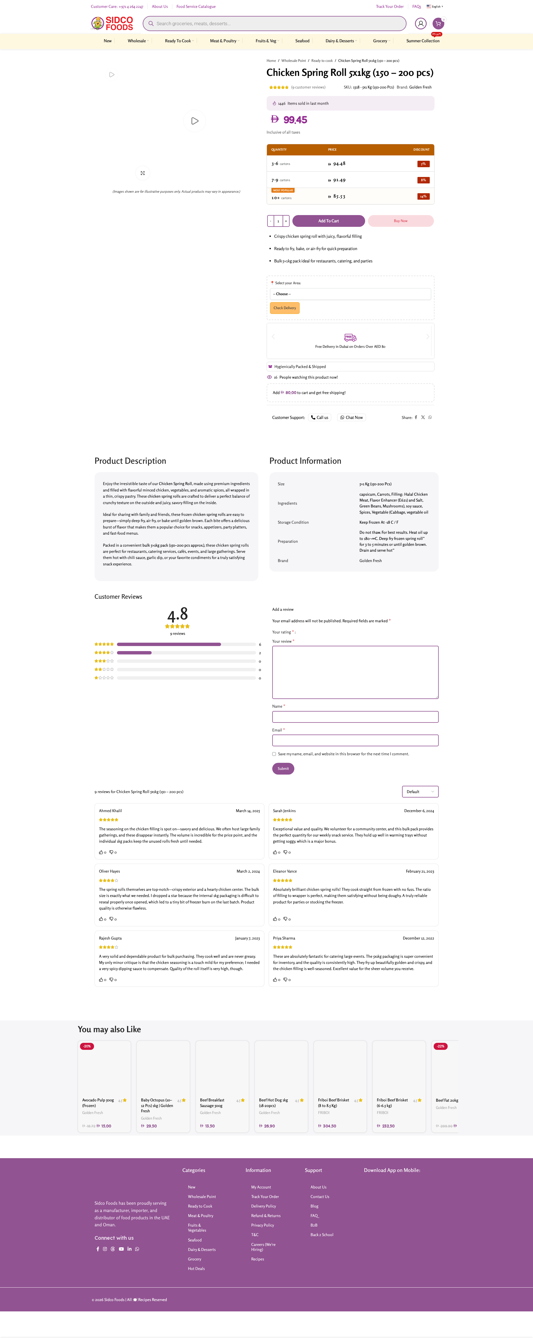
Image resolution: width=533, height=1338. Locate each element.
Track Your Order (265, 1196)
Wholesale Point (293, 60)
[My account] (420, 23)
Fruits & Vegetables (197, 1227)
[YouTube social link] (121, 1249)
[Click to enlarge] (143, 173)
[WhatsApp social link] (430, 417)
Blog (314, 1206)
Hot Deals (196, 1268)
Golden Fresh (420, 87)
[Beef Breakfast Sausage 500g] (222, 1067)
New (191, 1187)
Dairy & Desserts (202, 1249)
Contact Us (320, 1196)
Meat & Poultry (200, 1215)
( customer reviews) (308, 87)
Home (271, 60)
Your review (283, 641)
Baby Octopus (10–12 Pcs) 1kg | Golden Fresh (157, 1105)
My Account (261, 1187)
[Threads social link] (113, 1249)
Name (278, 706)
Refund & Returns (266, 1215)
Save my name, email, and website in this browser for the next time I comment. (343, 753)
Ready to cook (322, 60)
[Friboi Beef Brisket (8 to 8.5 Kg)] (340, 1067)
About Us (319, 1187)
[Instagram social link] (105, 1249)
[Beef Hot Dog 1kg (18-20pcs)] (281, 1067)
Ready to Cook (200, 1206)
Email (278, 730)
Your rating (283, 632)
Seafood (195, 1239)
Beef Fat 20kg (447, 1100)
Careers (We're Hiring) (263, 1247)
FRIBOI (324, 1112)
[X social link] (423, 417)
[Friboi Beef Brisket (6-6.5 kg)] (399, 1067)
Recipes (257, 1259)
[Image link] (117, 1180)
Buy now (401, 220)
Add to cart (328, 220)
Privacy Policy (262, 1225)
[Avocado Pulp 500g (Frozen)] (104, 1067)
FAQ (314, 1215)
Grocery (194, 1259)
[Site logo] (112, 22)
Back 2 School (322, 1234)
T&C (255, 1234)
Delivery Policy (263, 1206)
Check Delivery (285, 308)
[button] (273, 336)
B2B (314, 1225)
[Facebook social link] (416, 417)
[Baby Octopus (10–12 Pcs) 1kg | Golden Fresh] (163, 1067)
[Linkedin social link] (129, 1249)
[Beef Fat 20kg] (458, 1067)
